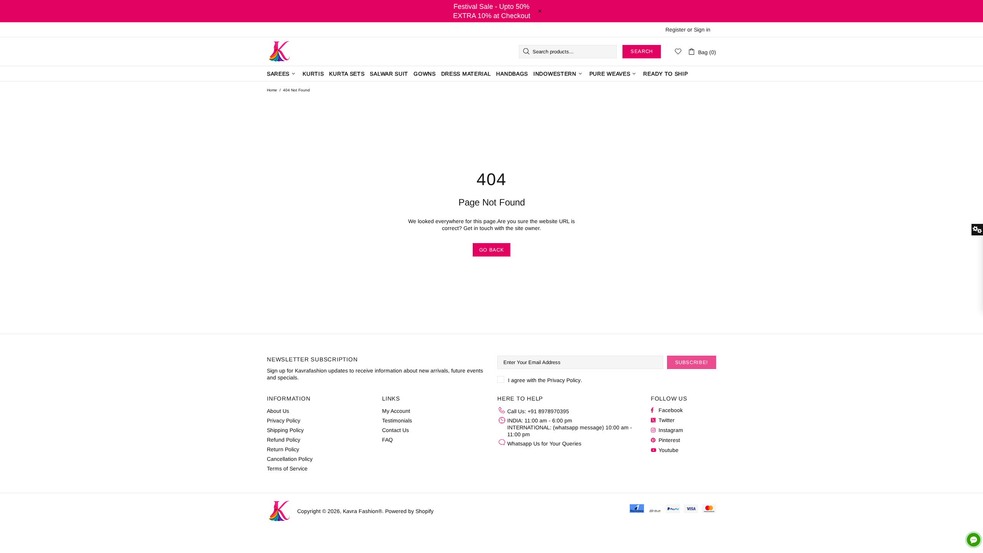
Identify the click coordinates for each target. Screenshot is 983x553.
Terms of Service (287, 468)
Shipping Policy (285, 430)
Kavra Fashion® (279, 51)
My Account (396, 411)
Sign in (702, 29)
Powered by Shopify (409, 511)
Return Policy (283, 449)
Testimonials (397, 420)
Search (642, 51)
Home (272, 90)
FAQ (387, 440)
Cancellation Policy (290, 459)
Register (675, 29)
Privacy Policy (564, 380)
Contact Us (395, 430)
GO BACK (491, 250)
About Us (278, 411)
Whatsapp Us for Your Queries (544, 443)
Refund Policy (283, 440)
